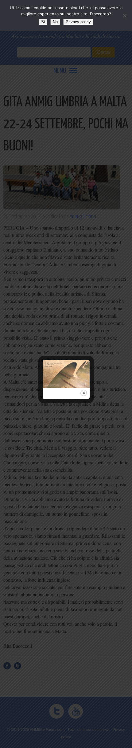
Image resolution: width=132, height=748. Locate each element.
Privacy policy (78, 22)
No (55, 22)
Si (43, 22)
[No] (124, 16)
